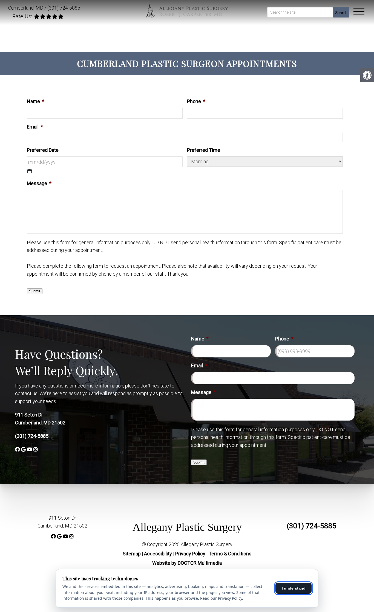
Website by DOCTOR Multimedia (187, 563)
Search (341, 12)
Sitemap (132, 553)
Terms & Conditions (230, 553)
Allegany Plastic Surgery (187, 527)
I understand (294, 588)
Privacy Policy (190, 553)
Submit (34, 291)
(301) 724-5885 (63, 8)
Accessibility (158, 553)
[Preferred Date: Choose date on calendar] (29, 171)
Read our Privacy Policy (221, 598)
